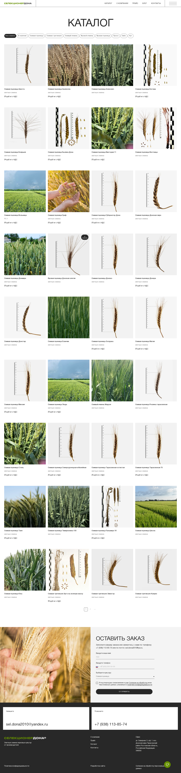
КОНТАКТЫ (156, 3)
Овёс (124, 36)
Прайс (135, 3)
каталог (108, 3)
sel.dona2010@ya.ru (133, 648)
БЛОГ (144, 3)
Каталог (93, 744)
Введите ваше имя (103, 653)
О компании (122, 3)
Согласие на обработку (138, 683)
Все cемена (10, 36)
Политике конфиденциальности (139, 685)
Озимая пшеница (36, 36)
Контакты (94, 748)
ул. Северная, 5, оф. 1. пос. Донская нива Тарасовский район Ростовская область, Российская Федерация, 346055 (147, 745)
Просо (116, 36)
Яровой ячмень (87, 36)
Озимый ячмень (71, 36)
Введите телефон (103, 663)
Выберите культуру (103, 673)
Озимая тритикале (54, 36)
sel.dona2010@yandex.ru (27, 724)
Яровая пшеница (103, 36)
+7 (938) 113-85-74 (104, 648)
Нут (130, 36)
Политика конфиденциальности (16, 766)
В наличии (22, 36)
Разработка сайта (97, 766)
